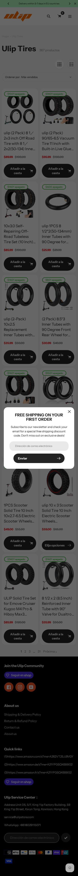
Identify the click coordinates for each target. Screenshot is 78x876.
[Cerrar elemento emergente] (69, 411)
